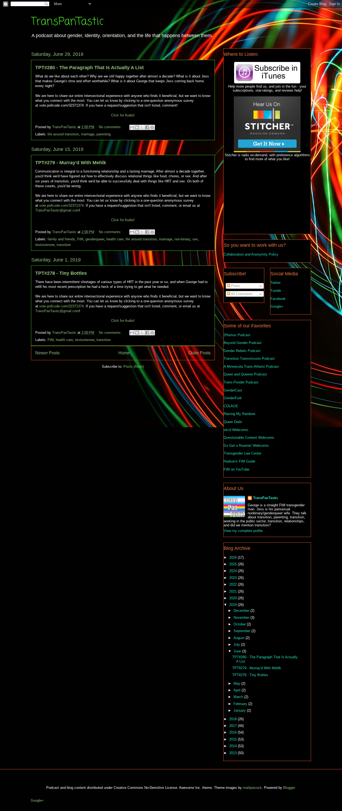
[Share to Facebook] (147, 127)
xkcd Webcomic (236, 430)
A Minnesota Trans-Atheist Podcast (251, 367)
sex (195, 239)
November (242, 618)
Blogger (289, 788)
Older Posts (199, 353)
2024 (233, 571)
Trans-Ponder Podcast (241, 382)
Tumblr (275, 291)
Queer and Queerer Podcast (245, 374)
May (237, 683)
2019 (233, 605)
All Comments (241, 294)
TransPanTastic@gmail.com (57, 210)
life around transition (63, 134)
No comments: (111, 127)
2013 (233, 753)
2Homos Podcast (237, 335)
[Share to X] (142, 127)
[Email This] (132, 127)
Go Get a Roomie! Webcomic (246, 446)
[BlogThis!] (137, 127)
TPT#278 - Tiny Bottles (61, 273)
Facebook (278, 299)
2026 (233, 557)
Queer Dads (233, 422)
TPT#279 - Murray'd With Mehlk (70, 162)
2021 (233, 591)
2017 (233, 726)
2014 (233, 746)
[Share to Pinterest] (152, 127)
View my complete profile (243, 531)
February (241, 704)
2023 (233, 578)
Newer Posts (47, 353)
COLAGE (231, 406)
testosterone (45, 245)
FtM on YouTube (236, 469)
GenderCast (233, 390)
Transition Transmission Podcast (249, 358)
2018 (233, 719)
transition (64, 245)
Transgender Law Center (242, 453)
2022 (233, 584)
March (239, 697)
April (238, 690)
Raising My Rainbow (239, 414)
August (240, 638)
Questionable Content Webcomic (249, 438)
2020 (233, 598)
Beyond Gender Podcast (243, 343)
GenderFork (233, 398)
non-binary (182, 239)
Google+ (276, 306)
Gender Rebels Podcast (242, 351)
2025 (233, 564)
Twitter (275, 283)
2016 (233, 732)
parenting (103, 134)
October (240, 624)
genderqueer (95, 239)
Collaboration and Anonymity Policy (251, 254)
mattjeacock (252, 788)
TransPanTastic (67, 22)
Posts (235, 286)
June (238, 651)
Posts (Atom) (133, 367)
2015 (233, 739)
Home (124, 353)
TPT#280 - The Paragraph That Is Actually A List (89, 67)
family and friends (61, 239)
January (240, 710)
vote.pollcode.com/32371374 (61, 205)
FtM (80, 239)
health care (114, 239)
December (242, 611)
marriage (87, 134)
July (237, 644)
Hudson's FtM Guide (239, 461)
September (242, 631)
